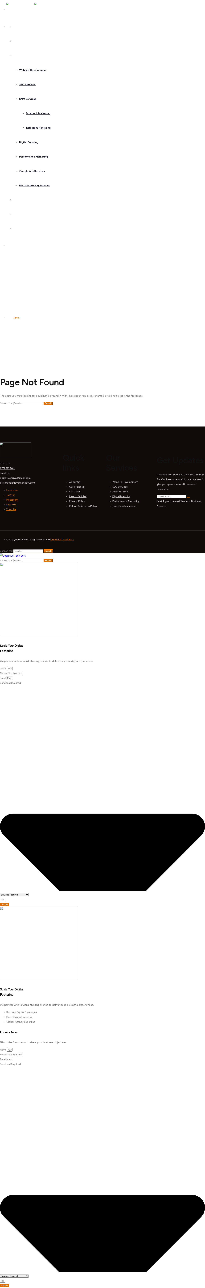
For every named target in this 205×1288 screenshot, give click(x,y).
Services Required (10, 683)
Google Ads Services (32, 171)
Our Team (75, 491)
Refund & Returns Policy (83, 506)
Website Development (33, 70)
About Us (18, 41)
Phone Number (9, 673)
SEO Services (27, 84)
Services (18, 55)
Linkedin (11, 504)
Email (3, 678)
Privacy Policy (77, 501)
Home (16, 26)
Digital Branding (28, 142)
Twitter (10, 495)
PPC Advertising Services (34, 185)
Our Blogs (19, 214)
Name (3, 668)
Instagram (12, 499)
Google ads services (124, 506)
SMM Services (27, 98)
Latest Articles (77, 496)
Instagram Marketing (38, 127)
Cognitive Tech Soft (62, 539)
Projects (18, 199)
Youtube (11, 509)
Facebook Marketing (38, 113)
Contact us (20, 228)
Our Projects (76, 486)
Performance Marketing (33, 156)
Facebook (12, 490)
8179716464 (7, 468)
